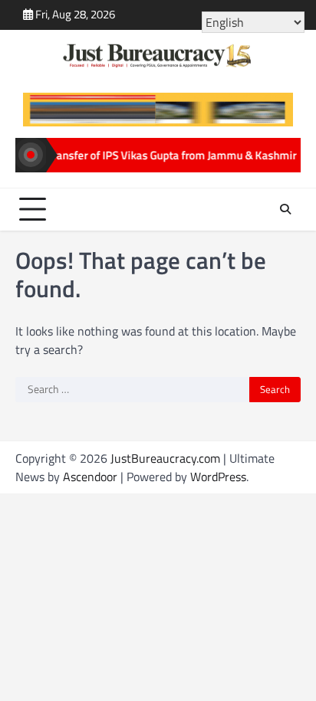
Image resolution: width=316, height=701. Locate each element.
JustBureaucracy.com (165, 458)
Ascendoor (90, 476)
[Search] (285, 209)
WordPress (218, 476)
